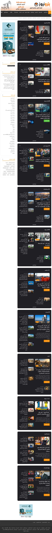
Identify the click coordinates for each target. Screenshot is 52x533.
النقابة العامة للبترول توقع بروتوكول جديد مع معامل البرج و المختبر (23, 440)
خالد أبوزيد (47, 324)
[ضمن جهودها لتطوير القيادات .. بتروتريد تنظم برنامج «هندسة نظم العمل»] (31, 83)
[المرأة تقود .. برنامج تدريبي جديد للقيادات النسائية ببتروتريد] (31, 69)
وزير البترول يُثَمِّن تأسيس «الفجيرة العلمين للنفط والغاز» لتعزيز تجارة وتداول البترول (43, 39)
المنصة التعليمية (30, 527)
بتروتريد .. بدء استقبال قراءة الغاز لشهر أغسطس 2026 (23, 77)
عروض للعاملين (12, 136)
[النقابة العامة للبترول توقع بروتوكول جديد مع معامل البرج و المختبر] (31, 439)
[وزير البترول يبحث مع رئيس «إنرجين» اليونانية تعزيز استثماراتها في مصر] (31, 27)
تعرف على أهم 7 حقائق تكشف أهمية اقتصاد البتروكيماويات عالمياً (23, 211)
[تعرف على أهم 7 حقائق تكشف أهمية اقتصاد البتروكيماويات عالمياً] (31, 210)
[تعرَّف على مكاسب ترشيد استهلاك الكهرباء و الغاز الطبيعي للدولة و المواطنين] (31, 410)
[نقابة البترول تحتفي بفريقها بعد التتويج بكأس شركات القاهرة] (31, 479)
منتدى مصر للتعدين (11, 148)
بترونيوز (50, 12)
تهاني (13, 129)
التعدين (13, 108)
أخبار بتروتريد (45, 64)
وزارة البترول (12, 151)
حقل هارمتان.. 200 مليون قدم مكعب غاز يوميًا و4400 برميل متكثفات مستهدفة (43, 285)
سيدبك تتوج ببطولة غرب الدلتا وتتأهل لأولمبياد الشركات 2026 (23, 487)
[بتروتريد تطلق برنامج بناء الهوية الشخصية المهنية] (47, 91)
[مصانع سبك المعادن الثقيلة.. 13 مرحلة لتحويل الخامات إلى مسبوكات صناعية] (47, 388)
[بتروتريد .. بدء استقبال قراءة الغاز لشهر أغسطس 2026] (31, 76)
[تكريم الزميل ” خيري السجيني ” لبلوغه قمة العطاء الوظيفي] (31, 459)
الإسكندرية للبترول (9, 164)
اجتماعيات (21, 527)
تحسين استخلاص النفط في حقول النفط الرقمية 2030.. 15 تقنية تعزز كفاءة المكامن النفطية (42, 116)
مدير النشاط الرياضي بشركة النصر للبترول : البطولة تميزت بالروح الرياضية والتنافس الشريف (39, 178)
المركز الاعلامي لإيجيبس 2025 (10, 110)
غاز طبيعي (36, 12)
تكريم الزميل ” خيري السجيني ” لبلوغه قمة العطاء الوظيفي (23, 460)
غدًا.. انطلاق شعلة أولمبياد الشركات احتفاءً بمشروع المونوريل (44, 483)
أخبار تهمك (46, 229)
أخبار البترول (45, 12)
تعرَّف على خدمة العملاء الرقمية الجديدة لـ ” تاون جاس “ (23, 405)
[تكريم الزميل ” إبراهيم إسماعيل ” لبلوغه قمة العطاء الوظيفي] (31, 452)
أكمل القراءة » (47, 43)
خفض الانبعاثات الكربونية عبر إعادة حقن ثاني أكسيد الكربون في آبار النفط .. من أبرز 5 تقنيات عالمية (23, 347)
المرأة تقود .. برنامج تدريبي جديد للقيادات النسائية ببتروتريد (24, 71)
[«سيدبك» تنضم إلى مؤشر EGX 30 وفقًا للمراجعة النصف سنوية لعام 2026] (47, 52)
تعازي (13, 127)
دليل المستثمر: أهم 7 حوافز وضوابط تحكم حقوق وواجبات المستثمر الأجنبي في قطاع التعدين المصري (23, 372)
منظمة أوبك (4, 174)
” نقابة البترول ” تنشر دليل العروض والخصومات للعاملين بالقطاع (43, 414)
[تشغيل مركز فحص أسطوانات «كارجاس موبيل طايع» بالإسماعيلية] (47, 257)
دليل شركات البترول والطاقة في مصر (8, 134)
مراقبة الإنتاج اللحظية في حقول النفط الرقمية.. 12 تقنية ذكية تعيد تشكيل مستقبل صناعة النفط (39, 134)
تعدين (23, 12)
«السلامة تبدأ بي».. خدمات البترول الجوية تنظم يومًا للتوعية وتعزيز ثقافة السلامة (8, 88)
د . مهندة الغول (47, 368)
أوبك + (6, 162)
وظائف (13, 153)
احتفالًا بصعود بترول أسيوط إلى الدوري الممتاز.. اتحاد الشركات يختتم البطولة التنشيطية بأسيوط (23, 495)
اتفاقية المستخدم (44, 522)
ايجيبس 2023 (12, 113)
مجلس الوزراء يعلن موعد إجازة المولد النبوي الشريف (23, 241)
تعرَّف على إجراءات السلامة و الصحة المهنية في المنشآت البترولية (23, 426)
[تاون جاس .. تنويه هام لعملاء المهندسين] (31, 234)
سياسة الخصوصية (38, 522)
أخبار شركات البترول (11, 103)
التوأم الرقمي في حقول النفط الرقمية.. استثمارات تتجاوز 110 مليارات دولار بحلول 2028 (23, 125)
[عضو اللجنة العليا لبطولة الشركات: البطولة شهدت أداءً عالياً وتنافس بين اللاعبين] (31, 150)
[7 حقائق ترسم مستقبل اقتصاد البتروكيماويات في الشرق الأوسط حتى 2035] (31, 194)
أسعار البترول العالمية (11, 162)
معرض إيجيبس (12, 144)
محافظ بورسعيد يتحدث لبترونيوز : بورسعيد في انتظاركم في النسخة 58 (42, 161)
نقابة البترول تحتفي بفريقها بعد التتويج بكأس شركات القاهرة (23, 481)
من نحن (49, 522)
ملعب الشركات (12, 146)
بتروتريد (5, 171)
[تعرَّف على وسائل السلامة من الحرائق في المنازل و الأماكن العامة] (31, 418)
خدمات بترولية (12, 132)
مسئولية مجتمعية (27, 12)
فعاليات (11, 12)
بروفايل (13, 125)
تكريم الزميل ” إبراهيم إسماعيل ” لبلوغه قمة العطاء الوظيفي (23, 453)
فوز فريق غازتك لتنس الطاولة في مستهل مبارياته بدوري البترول (23, 447)
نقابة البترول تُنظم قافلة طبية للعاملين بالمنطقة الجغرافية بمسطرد (43, 449)
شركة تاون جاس (12, 174)
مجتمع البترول (6, 12)
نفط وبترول (40, 12)
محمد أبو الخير (47, 241)
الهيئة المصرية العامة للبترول (10, 171)
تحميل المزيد (34, 59)
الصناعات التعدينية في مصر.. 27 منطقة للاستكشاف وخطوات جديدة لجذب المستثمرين (43, 371)
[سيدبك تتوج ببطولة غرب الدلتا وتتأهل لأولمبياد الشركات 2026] (31, 486)
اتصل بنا (34, 522)
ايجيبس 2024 (12, 115)
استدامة (20, 12)
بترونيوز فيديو (46, 145)
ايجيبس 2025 (12, 117)
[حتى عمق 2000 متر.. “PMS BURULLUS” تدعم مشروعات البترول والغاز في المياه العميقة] (31, 44)
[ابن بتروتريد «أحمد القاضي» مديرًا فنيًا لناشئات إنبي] (31, 472)
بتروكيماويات (32, 12)
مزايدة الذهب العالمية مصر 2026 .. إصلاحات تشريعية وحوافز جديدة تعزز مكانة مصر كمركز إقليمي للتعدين (23, 381)
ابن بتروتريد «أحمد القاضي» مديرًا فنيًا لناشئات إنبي (24, 474)
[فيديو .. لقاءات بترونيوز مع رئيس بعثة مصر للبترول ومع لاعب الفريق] (31, 159)
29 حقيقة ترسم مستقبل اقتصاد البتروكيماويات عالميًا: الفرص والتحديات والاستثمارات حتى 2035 (42, 204)
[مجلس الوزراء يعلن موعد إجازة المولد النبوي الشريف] (31, 240)
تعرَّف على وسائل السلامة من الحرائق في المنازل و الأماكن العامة (23, 419)
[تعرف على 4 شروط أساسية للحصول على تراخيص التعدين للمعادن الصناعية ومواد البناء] (31, 361)
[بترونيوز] (26, 5)
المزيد (20, 22)
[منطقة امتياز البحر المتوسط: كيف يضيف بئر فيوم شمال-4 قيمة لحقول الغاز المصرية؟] (31, 283)
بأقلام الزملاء (12, 120)
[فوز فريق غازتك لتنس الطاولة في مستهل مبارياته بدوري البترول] (31, 445)
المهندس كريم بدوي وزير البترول (10, 169)
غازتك (8, 174)
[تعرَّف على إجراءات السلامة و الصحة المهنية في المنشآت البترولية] (31, 425)
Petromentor (16, 12)
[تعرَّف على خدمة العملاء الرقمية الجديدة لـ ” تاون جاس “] (31, 403)
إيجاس (13, 164)
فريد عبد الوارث (47, 201)
